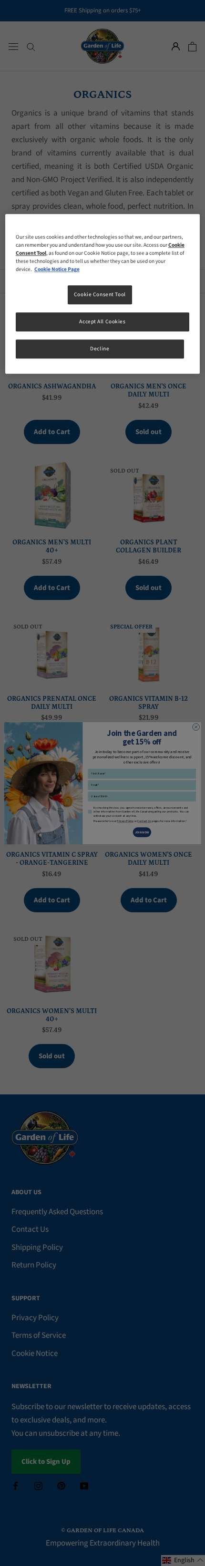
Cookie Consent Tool (100, 295)
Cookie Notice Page (57, 270)
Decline (99, 349)
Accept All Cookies (102, 322)
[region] (102, 294)
